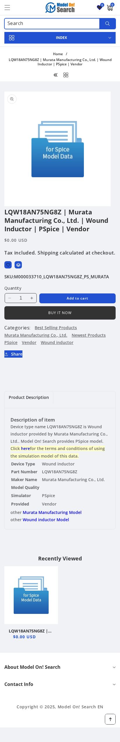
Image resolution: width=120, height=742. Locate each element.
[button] (10, 7)
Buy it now (60, 312)
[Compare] (18, 264)
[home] (60, 735)
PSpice (10, 342)
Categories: (17, 328)
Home (58, 54)
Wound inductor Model (46, 519)
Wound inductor (57, 342)
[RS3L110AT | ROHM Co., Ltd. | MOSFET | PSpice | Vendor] (55, 74)
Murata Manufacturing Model (52, 512)
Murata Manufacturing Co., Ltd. (35, 335)
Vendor (29, 342)
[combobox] (60, 24)
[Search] (107, 24)
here (25, 448)
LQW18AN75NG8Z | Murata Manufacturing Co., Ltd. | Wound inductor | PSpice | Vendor (28, 631)
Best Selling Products (56, 327)
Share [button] (16, 354)
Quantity (12, 288)
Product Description (29, 397)
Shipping (48, 253)
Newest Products (89, 335)
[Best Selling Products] (65, 74)
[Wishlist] (8, 264)
